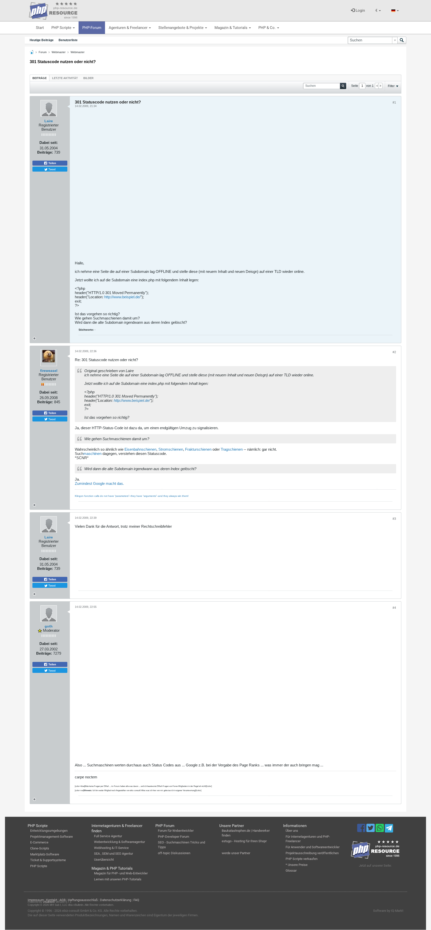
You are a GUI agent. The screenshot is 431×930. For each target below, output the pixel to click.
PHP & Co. (267, 27)
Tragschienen (232, 449)
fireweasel (48, 371)
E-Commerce (39, 842)
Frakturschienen (198, 449)
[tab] (39, 78)
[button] (378, 10)
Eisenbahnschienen (140, 449)
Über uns (292, 830)
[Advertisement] (224, 186)
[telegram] (389, 829)
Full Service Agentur (108, 836)
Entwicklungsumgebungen (49, 830)
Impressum (36, 900)
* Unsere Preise (297, 865)
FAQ (136, 900)
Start (40, 27)
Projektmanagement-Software (51, 836)
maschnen (92, 453)
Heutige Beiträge (42, 40)
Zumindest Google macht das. (99, 483)
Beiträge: (45, 152)
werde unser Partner (236, 853)
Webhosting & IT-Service (111, 848)
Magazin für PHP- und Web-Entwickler (121, 873)
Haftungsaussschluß (83, 900)
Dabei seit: (48, 142)
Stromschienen (170, 449)
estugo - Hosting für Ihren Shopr (244, 841)
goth (49, 626)
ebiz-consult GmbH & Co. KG (82, 911)
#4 (394, 608)
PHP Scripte (61, 27)
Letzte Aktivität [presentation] (65, 78)
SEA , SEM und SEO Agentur (113, 853)
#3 (394, 518)
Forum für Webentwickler (176, 830)
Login (360, 10)
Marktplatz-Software (44, 854)
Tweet (52, 169)
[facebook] (361, 830)
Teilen (52, 163)
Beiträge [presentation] (39, 78)
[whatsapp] (380, 830)
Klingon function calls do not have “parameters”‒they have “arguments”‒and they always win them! (132, 496)
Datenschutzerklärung (115, 900)
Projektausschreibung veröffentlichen (312, 853)
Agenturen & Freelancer (128, 27)
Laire (48, 121)
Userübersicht (104, 859)
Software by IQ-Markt (388, 911)
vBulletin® (49, 901)
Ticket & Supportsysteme (48, 860)
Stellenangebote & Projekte (181, 27)
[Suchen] (401, 40)
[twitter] (371, 830)
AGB (62, 900)
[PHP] (53, 10)
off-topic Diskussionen (174, 853)
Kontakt (51, 900)
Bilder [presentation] (88, 78)
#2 (394, 352)
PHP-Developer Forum (173, 836)
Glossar (291, 870)
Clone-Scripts (39, 848)
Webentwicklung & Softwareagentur (119, 842)
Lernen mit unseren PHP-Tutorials (117, 879)
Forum (43, 52)
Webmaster (59, 52)
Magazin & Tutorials (231, 27)
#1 (394, 102)
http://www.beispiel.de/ (122, 297)
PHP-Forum (91, 27)
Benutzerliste (68, 40)
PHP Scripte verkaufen (302, 859)
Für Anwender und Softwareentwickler (312, 847)
